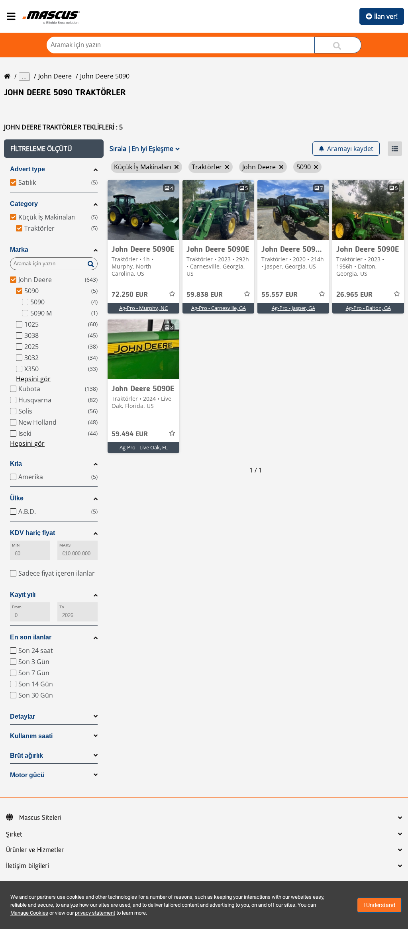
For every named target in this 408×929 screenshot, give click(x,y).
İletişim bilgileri (27, 866)
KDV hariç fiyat (32, 532)
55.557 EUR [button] (279, 294)
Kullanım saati (31, 736)
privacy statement (95, 913)
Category (24, 203)
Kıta (16, 463)
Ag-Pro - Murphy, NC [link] (143, 308)
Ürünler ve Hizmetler (35, 850)
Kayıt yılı (22, 594)
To (61, 607)
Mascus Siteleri (40, 817)
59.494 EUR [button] (130, 434)
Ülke (17, 498)
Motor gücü (27, 775)
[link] (143, 210)
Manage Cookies (29, 913)
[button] (54, 148)
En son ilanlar (30, 637)
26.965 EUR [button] (354, 294)
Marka (19, 249)
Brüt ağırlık (26, 755)
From (17, 607)
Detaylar (22, 716)
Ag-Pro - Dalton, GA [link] (368, 308)
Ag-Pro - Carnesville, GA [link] (218, 308)
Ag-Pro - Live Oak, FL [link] (144, 447)
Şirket (14, 834)
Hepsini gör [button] (33, 378)
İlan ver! (386, 16)
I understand (379, 905)
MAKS (65, 545)
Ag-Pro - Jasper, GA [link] (293, 308)
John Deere (55, 76)
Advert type (27, 169)
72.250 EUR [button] (130, 294)
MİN (16, 545)
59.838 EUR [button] (204, 294)
